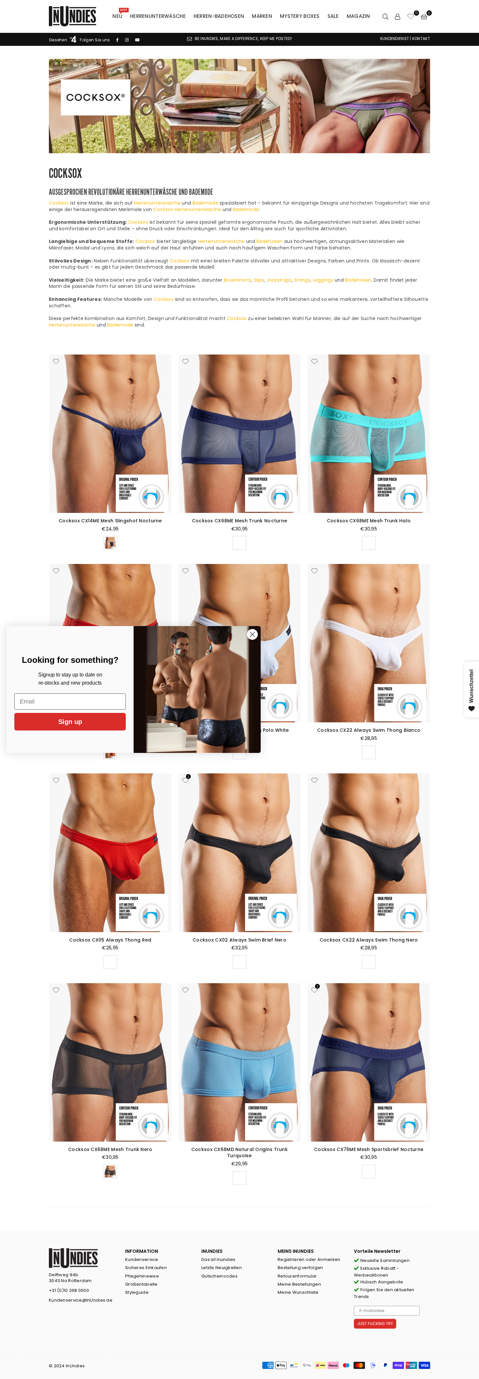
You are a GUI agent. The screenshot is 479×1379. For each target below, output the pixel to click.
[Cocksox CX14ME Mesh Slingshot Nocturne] (110, 434)
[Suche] (385, 16)
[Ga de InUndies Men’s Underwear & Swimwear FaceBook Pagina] (117, 40)
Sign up (70, 721)
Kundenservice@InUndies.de (80, 1300)
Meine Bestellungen (299, 1284)
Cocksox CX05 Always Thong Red (110, 940)
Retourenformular (297, 1276)
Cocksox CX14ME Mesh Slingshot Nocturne (110, 520)
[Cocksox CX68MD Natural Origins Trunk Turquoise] (240, 1062)
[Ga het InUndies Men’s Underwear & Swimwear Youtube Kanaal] (137, 40)
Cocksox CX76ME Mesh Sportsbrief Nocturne (368, 1149)
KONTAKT (421, 38)
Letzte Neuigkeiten (221, 1268)
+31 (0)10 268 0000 (69, 1290)
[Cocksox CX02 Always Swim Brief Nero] (240, 852)
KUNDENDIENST (394, 38)
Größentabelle (141, 1284)
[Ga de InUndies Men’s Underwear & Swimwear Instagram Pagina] (127, 40)
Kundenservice (141, 1259)
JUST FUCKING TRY (375, 1323)
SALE (333, 16)
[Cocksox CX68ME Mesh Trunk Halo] (369, 434)
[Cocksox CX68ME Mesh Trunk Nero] (110, 1062)
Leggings (323, 280)
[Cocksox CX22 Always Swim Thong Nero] (369, 852)
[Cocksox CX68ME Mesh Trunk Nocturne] (240, 434)
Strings (302, 280)
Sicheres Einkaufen (146, 1268)
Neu (119, 15)
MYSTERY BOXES (300, 16)
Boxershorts (237, 280)
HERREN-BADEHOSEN (219, 16)
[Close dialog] (252, 634)
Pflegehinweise (142, 1276)
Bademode (205, 203)
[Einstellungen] (397, 16)
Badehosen (269, 241)
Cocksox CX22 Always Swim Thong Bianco (368, 730)
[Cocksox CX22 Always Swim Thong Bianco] (369, 643)
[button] (424, 16)
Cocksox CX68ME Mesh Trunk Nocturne (239, 520)
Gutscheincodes (219, 1276)
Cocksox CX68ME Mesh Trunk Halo (369, 520)
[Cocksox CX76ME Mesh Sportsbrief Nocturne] (369, 1062)
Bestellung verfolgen (300, 1268)
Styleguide (137, 1292)
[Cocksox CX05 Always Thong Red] (110, 852)
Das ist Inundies (218, 1259)
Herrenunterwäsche (158, 16)
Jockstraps (279, 280)
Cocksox (59, 203)
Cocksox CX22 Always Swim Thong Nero (369, 940)
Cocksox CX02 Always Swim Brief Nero (239, 940)
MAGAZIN (358, 16)
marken (262, 16)
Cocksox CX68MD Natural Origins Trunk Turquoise (239, 1152)
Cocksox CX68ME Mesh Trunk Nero (110, 1149)
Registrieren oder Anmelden (309, 1259)
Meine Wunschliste (298, 1292)
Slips (259, 280)
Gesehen (58, 40)
